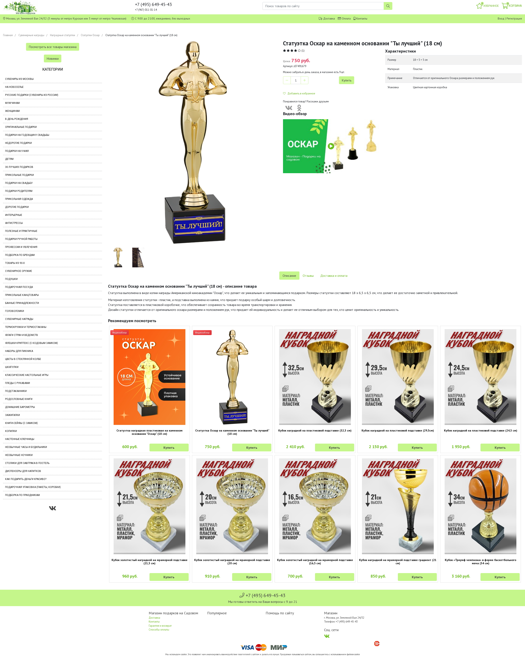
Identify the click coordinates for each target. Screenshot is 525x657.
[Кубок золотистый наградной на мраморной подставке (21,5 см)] (149, 506)
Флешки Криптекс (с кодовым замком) (31, 343)
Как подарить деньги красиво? (25, 479)
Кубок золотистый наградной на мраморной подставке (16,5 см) (315, 561)
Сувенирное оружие (18, 271)
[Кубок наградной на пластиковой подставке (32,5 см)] (315, 377)
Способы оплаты (159, 629)
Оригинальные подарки (21, 127)
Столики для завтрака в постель (27, 463)
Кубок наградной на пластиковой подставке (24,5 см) (480, 430)
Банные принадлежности (22, 303)
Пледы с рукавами (17, 383)
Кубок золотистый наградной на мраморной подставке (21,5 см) (149, 561)
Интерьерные (13, 215)
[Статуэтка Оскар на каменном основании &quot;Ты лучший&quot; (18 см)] (232, 377)
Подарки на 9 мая (17, 151)
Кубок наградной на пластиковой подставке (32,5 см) (315, 430)
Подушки (11, 279)
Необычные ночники (19, 455)
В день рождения (16, 119)
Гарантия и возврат (160, 625)
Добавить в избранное (300, 93)
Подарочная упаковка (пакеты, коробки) (33, 487)
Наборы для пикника (19, 351)
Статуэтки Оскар (90, 35)
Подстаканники (16, 391)
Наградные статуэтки (62, 35)
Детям (9, 159)
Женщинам (12, 111)
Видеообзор (119, 332)
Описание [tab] (289, 276)
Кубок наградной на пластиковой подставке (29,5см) (398, 430)
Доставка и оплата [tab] (333, 276)
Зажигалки (12, 415)
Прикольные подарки (19, 175)
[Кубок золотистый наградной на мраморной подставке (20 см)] (232, 506)
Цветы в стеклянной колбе (23, 359)
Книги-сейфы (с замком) (21, 423)
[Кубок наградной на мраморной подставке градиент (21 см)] (398, 506)
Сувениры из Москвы (19, 79)
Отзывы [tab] (308, 276)
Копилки (11, 431)
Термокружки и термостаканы (25, 327)
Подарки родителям (18, 191)
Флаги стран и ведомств (21, 335)
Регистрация (514, 18)
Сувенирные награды (31, 35)
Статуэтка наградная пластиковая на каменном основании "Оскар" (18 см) (149, 432)
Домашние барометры (20, 407)
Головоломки (14, 311)
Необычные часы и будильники (26, 447)
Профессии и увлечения (21, 247)
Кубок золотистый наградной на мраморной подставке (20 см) (232, 561)
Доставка (329, 18)
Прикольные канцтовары (22, 295)
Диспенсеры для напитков (23, 471)
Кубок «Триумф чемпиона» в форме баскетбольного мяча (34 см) (480, 561)
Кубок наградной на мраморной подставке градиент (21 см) (397, 561)
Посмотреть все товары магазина (52, 47)
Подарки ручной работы (21, 239)
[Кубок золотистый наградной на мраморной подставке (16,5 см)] (315, 506)
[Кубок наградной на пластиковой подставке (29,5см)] (398, 377)
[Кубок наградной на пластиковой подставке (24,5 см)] (480, 377)
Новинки (53, 58)
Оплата (346, 18)
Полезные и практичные (21, 231)
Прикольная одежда (19, 199)
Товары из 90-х (15, 263)
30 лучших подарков (19, 167)
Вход (501, 18)
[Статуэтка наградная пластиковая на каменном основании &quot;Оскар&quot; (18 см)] (149, 377)
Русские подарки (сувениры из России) (31, 95)
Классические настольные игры (26, 375)
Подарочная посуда (19, 287)
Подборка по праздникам (22, 495)
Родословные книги (18, 399)
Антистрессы (14, 223)
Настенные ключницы (19, 439)
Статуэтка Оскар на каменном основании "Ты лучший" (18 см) (232, 432)
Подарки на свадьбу (19, 183)
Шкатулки (11, 367)
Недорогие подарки (18, 143)
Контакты (361, 18)
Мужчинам (12, 103)
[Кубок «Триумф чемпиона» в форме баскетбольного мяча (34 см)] (480, 506)
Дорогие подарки (17, 207)
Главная (8, 35)
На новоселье (14, 87)
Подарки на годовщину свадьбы (27, 135)
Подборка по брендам (20, 255)
